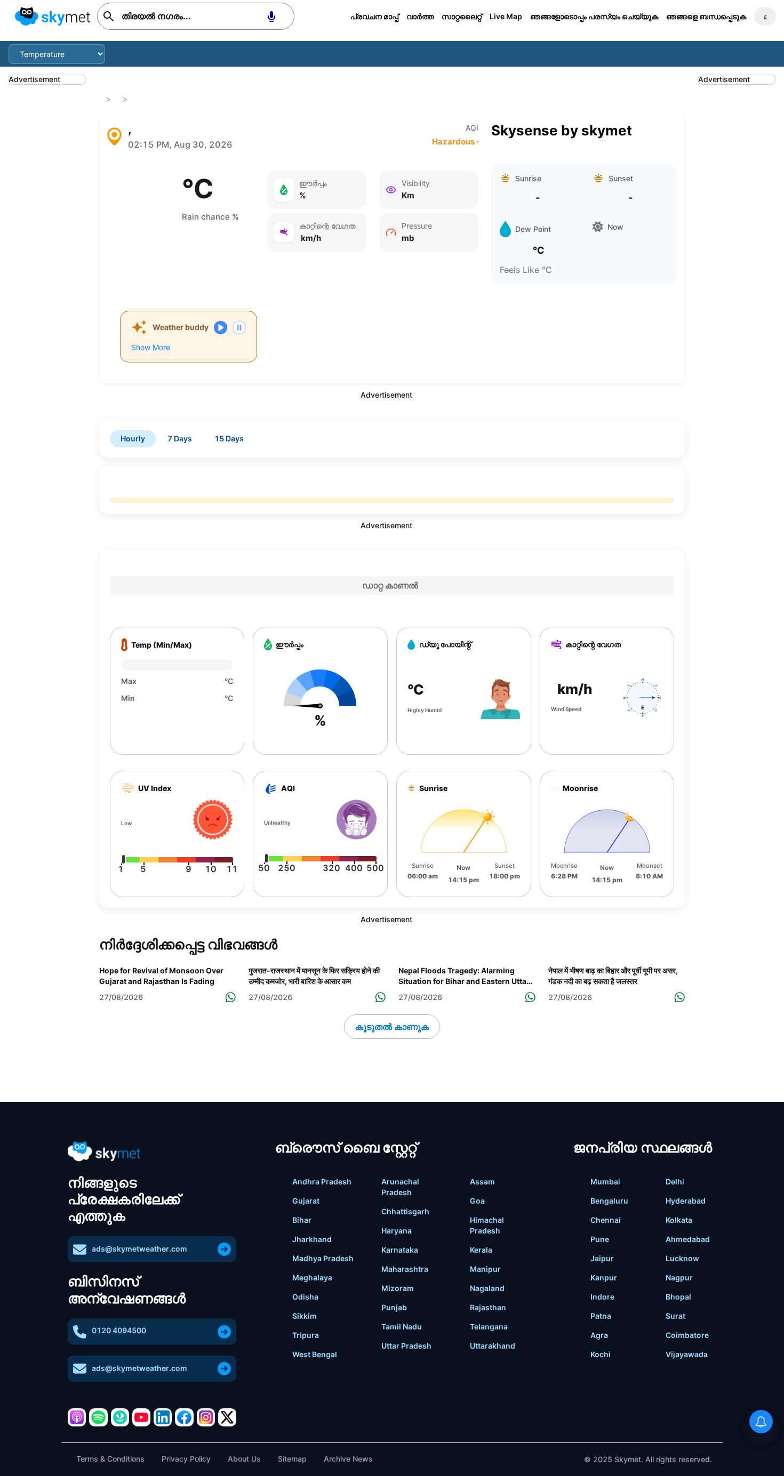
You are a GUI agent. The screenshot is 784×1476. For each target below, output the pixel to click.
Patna (600, 1315)
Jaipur (602, 1258)
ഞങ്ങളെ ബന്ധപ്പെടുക (706, 16)
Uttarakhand (492, 1345)
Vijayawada (687, 1354)
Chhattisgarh (405, 1211)
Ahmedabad (688, 1239)
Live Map (506, 16)
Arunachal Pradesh (400, 1187)
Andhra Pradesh (321, 1181)
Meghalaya (312, 1277)
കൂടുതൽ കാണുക (392, 1026)
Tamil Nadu (401, 1326)
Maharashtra (404, 1268)
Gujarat (305, 1200)
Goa (477, 1200)
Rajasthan (488, 1307)
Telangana (489, 1326)
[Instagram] (206, 1417)
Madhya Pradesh (323, 1258)
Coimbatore (687, 1335)
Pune (599, 1239)
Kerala (481, 1249)
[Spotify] (98, 1417)
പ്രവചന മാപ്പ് (374, 16)
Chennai (605, 1219)
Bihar (301, 1219)
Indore (602, 1296)
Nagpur (679, 1277)
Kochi (600, 1354)
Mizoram (397, 1288)
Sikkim (304, 1315)
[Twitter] (227, 1417)
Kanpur (603, 1277)
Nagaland (487, 1288)
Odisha (305, 1296)
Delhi (675, 1181)
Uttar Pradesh (406, 1345)
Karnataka (399, 1249)
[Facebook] (184, 1417)
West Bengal (314, 1354)
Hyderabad (686, 1200)
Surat (675, 1315)
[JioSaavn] (120, 1417)
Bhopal (678, 1296)
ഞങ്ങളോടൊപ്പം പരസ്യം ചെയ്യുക (594, 16)
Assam (482, 1181)
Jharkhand (312, 1239)
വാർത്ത (420, 16)
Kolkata (679, 1219)
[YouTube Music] (141, 1417)
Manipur (485, 1268)
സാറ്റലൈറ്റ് (462, 16)
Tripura (305, 1335)
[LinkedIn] (163, 1417)
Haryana (396, 1230)
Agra (599, 1335)
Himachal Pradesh (487, 1225)
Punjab (394, 1307)
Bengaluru (609, 1200)
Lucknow (682, 1258)
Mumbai (605, 1181)
